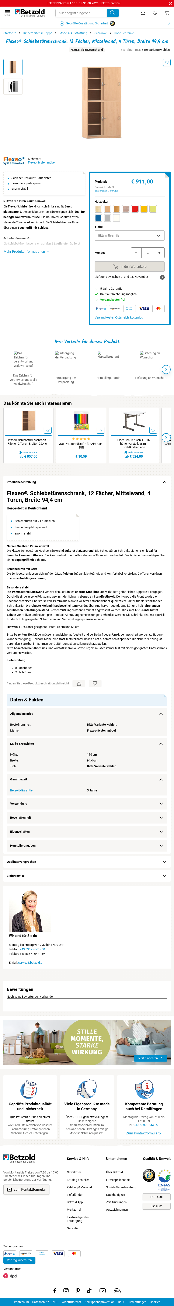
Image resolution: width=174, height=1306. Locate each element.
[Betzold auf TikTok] (89, 1292)
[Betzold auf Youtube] (103, 1292)
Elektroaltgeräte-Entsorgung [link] (78, 1219)
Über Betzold (114, 1172)
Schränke (100, 33)
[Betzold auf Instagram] (66, 1292)
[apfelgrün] (153, 209)
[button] (130, 235)
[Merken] (167, 62)
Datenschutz (40, 1302)
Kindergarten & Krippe (37, 33)
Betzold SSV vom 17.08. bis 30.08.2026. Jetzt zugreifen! (84, 3)
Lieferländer (75, 1194)
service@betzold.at (31, 962)
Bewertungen (137, 1302)
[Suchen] (113, 13)
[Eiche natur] (125, 209)
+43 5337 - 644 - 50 (32, 949)
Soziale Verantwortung (121, 1187)
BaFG (121, 1302)
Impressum (21, 1302)
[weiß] (116, 218)
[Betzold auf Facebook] (54, 1292)
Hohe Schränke (124, 33)
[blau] (98, 218)
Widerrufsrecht (71, 1302)
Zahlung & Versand (79, 1187)
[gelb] (144, 209)
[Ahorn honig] (98, 209)
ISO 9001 (157, 1206)
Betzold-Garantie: (21, 790)
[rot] (135, 209)
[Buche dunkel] (116, 209)
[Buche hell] (107, 209)
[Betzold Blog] (117, 1292)
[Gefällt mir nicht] (95, 683)
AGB (55, 1302)
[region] (87, 671)
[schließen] (170, 3)
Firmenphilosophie (118, 1180)
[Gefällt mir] (79, 683)
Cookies (155, 1302)
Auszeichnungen (117, 1209)
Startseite (9, 33)
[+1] (159, 253)
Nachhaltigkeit (115, 1194)
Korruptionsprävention (100, 1302)
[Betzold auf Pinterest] (78, 1292)
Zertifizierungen (116, 1202)
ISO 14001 (157, 1197)
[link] (155, 13)
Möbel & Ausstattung (73, 33)
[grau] (107, 218)
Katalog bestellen (78, 1180)
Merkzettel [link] (74, 1209)
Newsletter (74, 1172)
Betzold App (75, 1202)
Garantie (72, 1228)
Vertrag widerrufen (19, 1260)
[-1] (136, 253)
